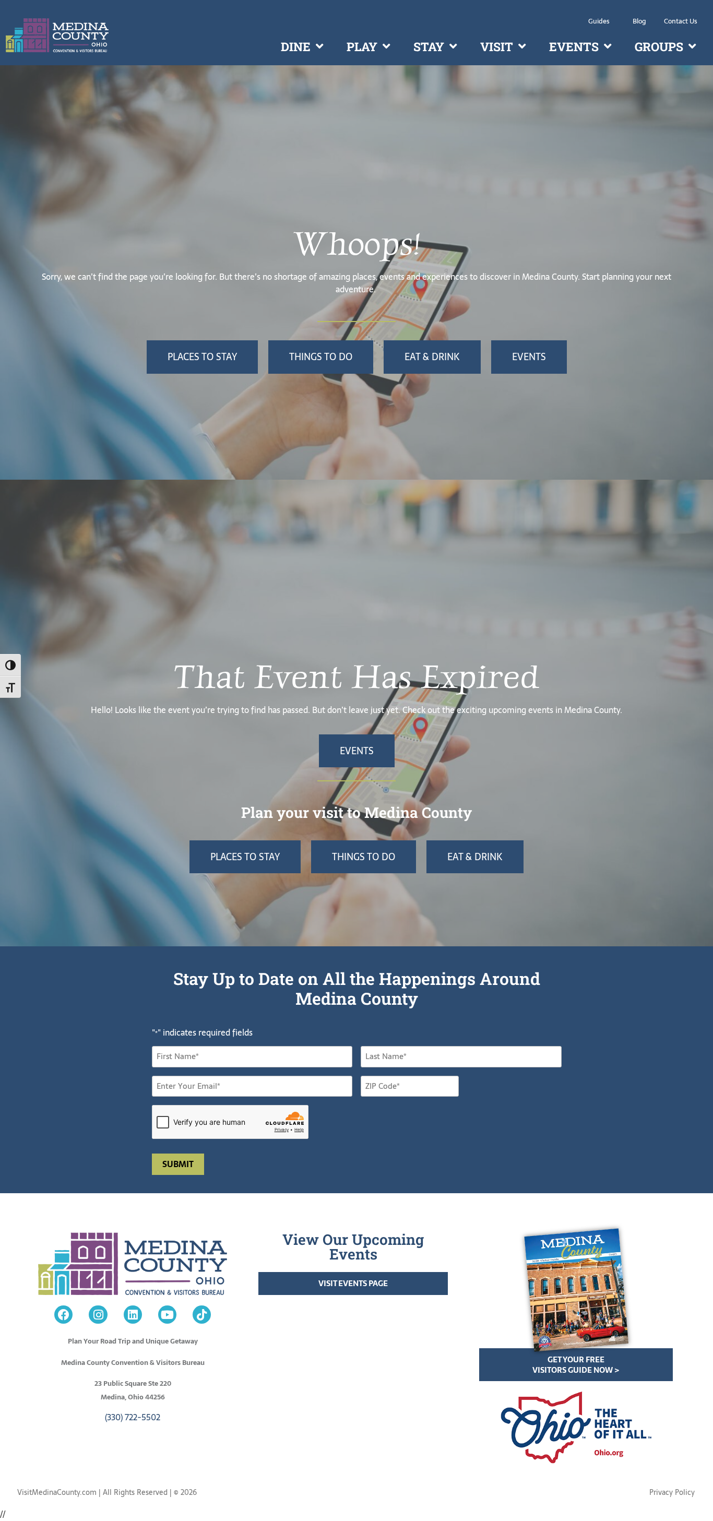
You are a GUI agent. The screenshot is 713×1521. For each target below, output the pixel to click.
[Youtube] (167, 1314)
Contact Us (680, 21)
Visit (496, 46)
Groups (659, 46)
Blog (639, 21)
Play (362, 46)
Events (574, 46)
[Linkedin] (133, 1314)
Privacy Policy (672, 1492)
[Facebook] (63, 1314)
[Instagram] (98, 1314)
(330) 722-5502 (132, 1417)
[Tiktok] (202, 1314)
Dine (296, 46)
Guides (599, 21)
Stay (428, 46)
